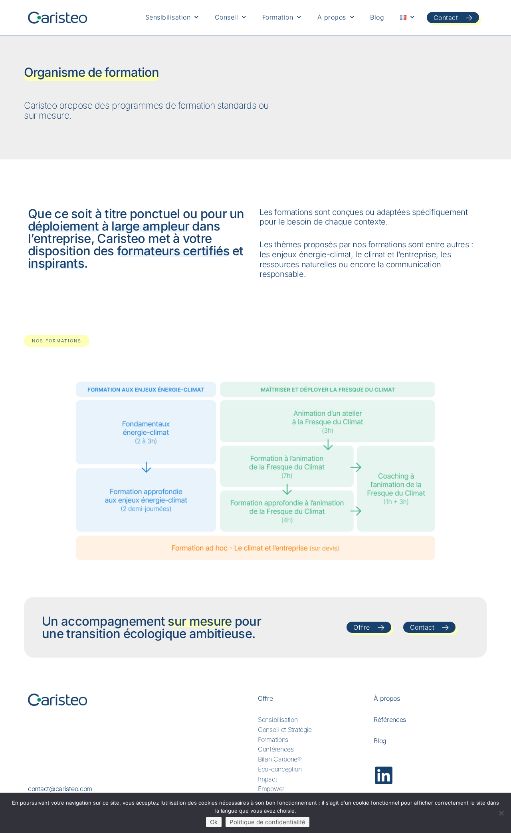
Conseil (226, 17)
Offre (265, 698)
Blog (377, 17)
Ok (214, 822)
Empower (271, 789)
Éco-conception (280, 769)
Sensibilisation (168, 17)
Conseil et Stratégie (285, 730)
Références (390, 720)
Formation (277, 17)
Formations (273, 740)
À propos (331, 17)
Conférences (276, 749)
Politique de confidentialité (267, 822)
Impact (267, 779)
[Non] (501, 813)
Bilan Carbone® (280, 759)
